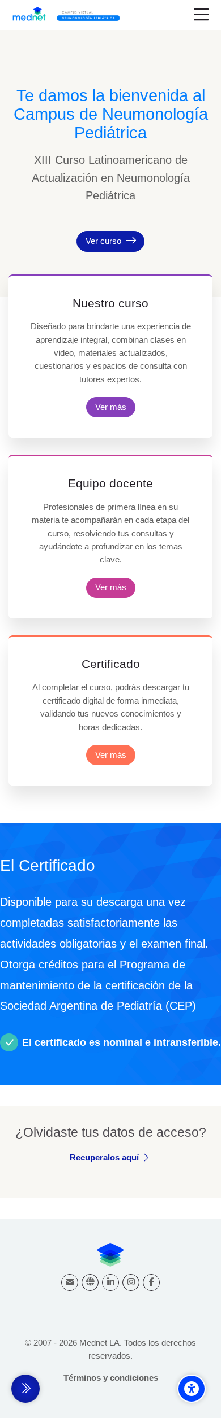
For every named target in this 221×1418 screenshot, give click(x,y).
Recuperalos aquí (104, 1157)
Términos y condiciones (110, 1377)
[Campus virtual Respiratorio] (68, 15)
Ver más (110, 407)
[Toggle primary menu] (201, 15)
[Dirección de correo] (69, 1282)
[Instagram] (130, 1282)
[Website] (90, 1282)
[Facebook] (151, 1282)
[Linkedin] (110, 1282)
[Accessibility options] (191, 1389)
